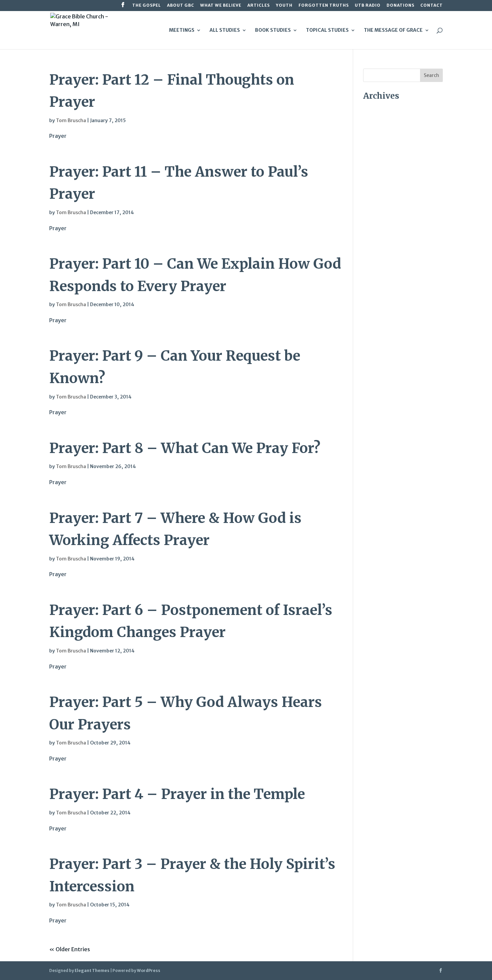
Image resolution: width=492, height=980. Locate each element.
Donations (400, 5)
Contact (431, 5)
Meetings (181, 30)
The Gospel (146, 5)
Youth (284, 5)
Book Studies (273, 30)
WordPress (148, 970)
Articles (258, 5)
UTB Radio (368, 5)
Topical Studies (327, 30)
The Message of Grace (393, 30)
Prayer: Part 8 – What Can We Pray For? (184, 448)
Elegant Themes (92, 970)
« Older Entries (69, 949)
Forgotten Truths (324, 5)
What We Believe (220, 5)
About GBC (180, 5)
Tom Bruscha (71, 120)
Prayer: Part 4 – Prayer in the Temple (177, 794)
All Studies (225, 30)
